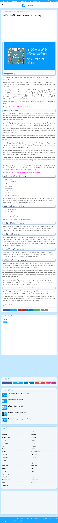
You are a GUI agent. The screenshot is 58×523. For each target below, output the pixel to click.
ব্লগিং (33, 471)
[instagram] (53, 1)
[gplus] (56, 1)
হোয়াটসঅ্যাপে (6, 486)
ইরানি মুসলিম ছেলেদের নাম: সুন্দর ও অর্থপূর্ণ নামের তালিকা (22, 419)
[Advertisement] (29, 28)
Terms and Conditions (34, 1)
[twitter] (51, 1)
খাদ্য (4, 446)
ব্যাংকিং (4, 471)
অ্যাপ (4, 432)
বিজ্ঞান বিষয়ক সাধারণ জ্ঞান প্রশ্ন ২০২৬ (17, 400)
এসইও (33, 440)
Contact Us (14, 1)
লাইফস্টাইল (34, 474)
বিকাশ (4, 469)
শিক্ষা (33, 477)
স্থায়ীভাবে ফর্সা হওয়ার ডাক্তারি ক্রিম (16, 406)
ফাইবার (4, 460)
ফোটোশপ (5, 463)
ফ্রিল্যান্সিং (10, 305)
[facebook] (48, 1)
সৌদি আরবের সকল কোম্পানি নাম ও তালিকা (18, 393)
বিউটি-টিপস (34, 466)
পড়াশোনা (34, 457)
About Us (7, 1)
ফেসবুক (33, 460)
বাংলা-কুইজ (5, 466)
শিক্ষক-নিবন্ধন (6, 477)
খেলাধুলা (34, 446)
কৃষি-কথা (34, 443)
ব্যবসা (33, 469)
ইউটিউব (34, 435)
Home (2, 1)
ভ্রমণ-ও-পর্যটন (6, 474)
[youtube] (40, 383)
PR (56, 518)
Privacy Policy (22, 1)
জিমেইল (5, 455)
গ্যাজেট (33, 449)
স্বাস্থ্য (4, 483)
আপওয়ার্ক (34, 432)
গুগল (4, 449)
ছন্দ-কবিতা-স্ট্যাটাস (36, 452)
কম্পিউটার (5, 443)
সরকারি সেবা (35, 480)
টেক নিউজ (7, 11)
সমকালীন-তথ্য (6, 480)
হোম (3, 11)
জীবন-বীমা (34, 455)
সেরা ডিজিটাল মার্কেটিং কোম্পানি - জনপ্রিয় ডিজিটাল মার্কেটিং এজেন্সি (22, 288)
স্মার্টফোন (34, 483)
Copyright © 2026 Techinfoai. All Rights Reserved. (15, 521)
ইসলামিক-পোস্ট (6, 438)
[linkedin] (29, 383)
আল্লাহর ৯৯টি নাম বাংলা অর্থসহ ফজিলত (17, 413)
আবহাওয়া (5, 435)
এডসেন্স (5, 440)
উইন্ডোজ (34, 438)
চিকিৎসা (5, 452)
